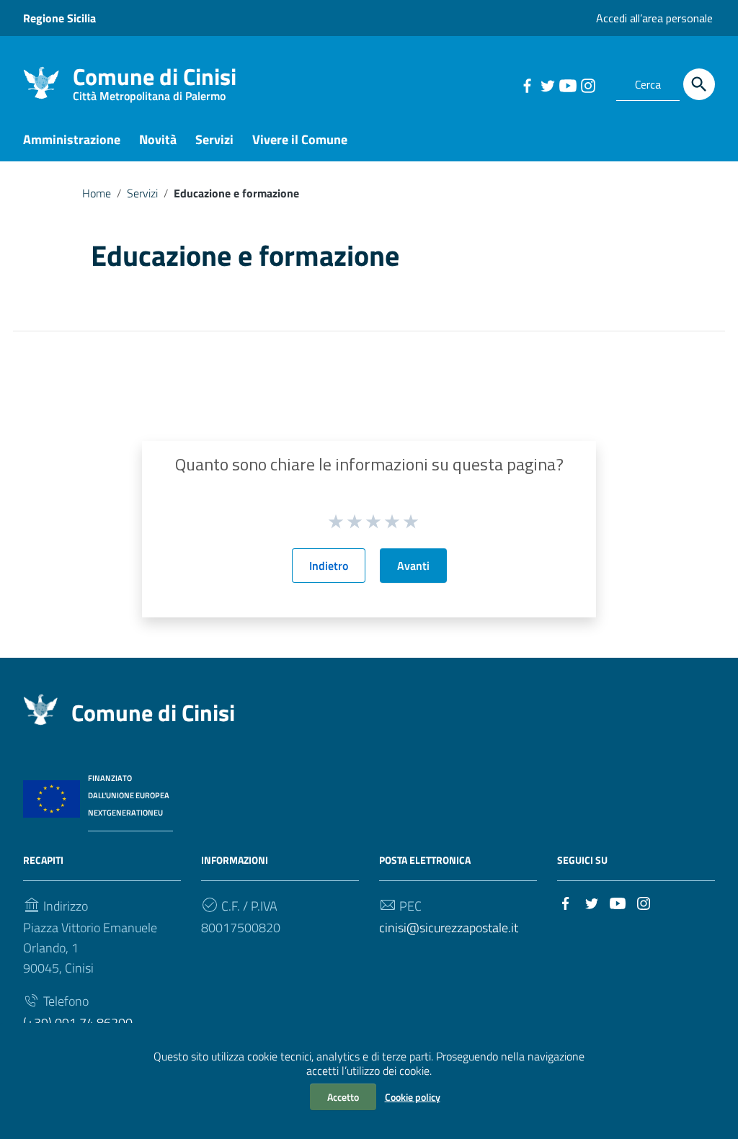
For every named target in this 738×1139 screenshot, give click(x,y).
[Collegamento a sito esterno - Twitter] (547, 84)
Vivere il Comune (299, 139)
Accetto (343, 1096)
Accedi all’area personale (654, 18)
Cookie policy (412, 1096)
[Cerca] (699, 84)
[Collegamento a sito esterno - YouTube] (567, 84)
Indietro (328, 565)
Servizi (214, 139)
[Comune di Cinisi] (41, 81)
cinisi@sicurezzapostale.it (448, 927)
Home (96, 193)
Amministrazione (71, 139)
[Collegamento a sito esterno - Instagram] (587, 84)
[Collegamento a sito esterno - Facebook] (526, 84)
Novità (158, 139)
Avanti (413, 565)
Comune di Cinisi (154, 79)
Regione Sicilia (59, 18)
